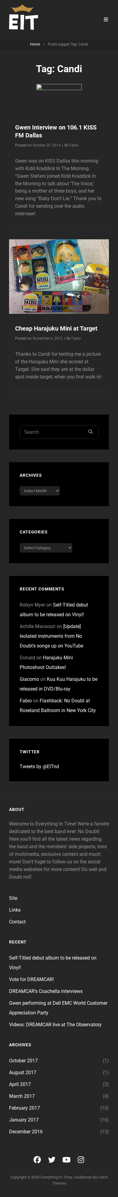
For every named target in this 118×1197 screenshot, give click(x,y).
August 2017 (22, 1072)
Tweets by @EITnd (39, 766)
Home (35, 44)
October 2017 (23, 1061)
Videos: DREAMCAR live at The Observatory (55, 1024)
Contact (17, 922)
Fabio (74, 145)
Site (13, 898)
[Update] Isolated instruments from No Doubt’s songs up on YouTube (51, 636)
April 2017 (20, 1084)
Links (15, 910)
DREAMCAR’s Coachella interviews (46, 991)
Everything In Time (56, 1177)
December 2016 (26, 1132)
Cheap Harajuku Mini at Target (56, 328)
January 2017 (24, 1120)
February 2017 (24, 1108)
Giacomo (29, 679)
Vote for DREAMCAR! (31, 979)
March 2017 (22, 1096)
